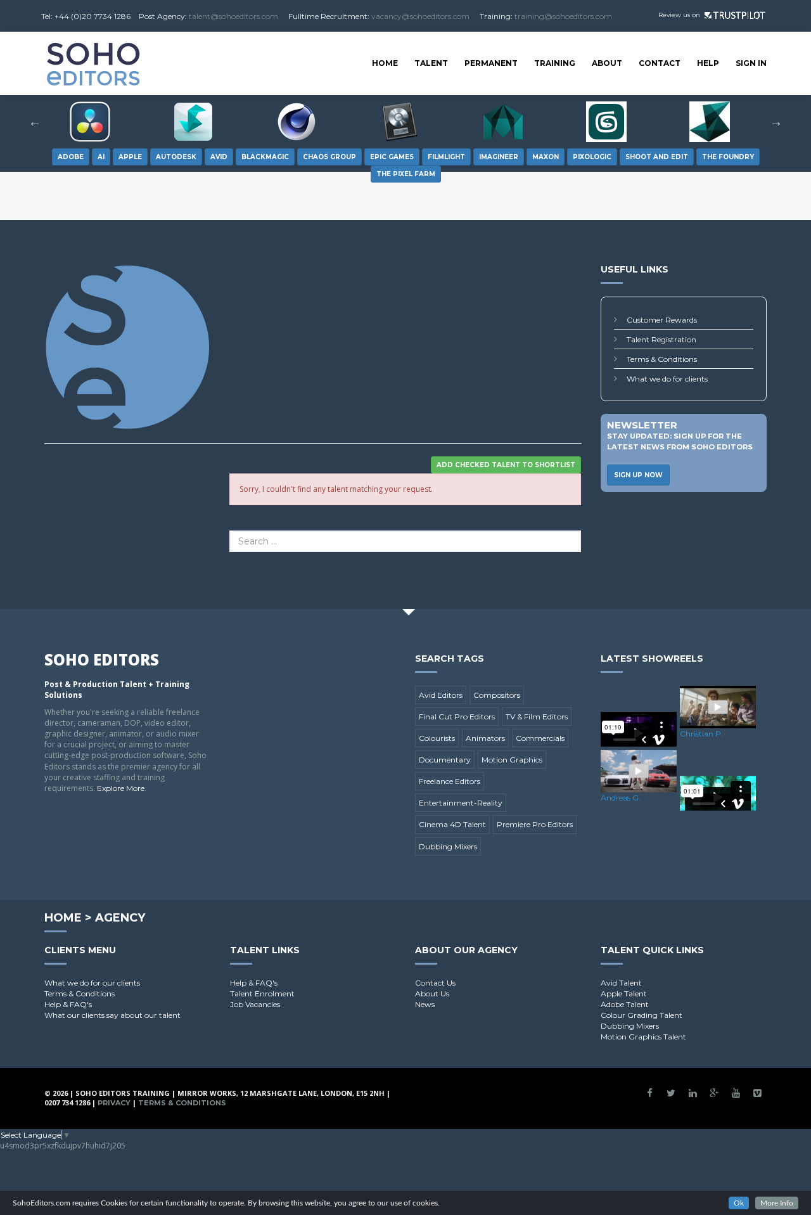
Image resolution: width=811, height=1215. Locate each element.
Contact (659, 63)
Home (385, 63)
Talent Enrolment (262, 993)
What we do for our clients (92, 982)
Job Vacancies (255, 1004)
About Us (432, 993)
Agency (120, 918)
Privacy (114, 1102)
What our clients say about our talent (112, 1015)
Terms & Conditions (662, 359)
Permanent (491, 63)
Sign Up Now (638, 475)
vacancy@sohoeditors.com (420, 16)
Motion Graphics (512, 759)
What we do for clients (667, 378)
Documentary (445, 759)
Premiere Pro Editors (535, 824)
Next (776, 121)
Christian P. (701, 733)
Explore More (120, 788)
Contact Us (435, 982)
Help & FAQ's (68, 1004)
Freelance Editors (449, 781)
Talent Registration (661, 339)
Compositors (496, 695)
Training (554, 63)
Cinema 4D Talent (452, 824)
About (607, 63)
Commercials (540, 738)
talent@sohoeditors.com (233, 16)
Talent (431, 63)
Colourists (437, 738)
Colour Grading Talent (641, 1015)
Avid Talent (621, 982)
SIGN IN (751, 63)
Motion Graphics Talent (643, 1036)
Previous (35, 121)
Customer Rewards (662, 320)
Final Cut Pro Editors (457, 716)
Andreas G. (621, 797)
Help (708, 63)
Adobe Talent (625, 1004)
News (425, 1004)
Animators (485, 738)
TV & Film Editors (537, 716)
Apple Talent (624, 993)
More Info (776, 1203)
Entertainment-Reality (460, 802)
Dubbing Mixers (448, 846)
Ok (739, 1203)
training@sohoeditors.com (563, 16)
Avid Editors (441, 695)
